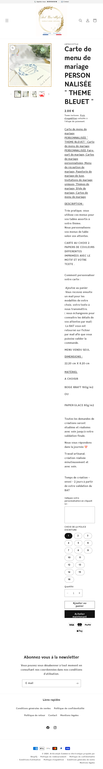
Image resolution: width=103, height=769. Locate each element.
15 (80, 572)
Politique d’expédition (54, 760)
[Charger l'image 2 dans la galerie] (25, 94)
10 (69, 557)
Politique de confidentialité (69, 708)
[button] (6, 20)
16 (69, 579)
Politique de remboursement (53, 757)
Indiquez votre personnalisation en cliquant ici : (78, 501)
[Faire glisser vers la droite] (49, 94)
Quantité (69, 587)
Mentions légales (69, 715)
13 (80, 565)
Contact (52, 715)
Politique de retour (34, 715)
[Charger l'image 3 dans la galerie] (34, 94)
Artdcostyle (55, 754)
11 (80, 557)
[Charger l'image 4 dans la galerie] (41, 94)
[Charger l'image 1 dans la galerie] (18, 94)
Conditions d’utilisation (30, 760)
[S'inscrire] (77, 683)
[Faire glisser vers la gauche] (11, 94)
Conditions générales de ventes (33, 708)
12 (69, 565)
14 (69, 572)
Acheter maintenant (80, 615)
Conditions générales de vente (81, 760)
